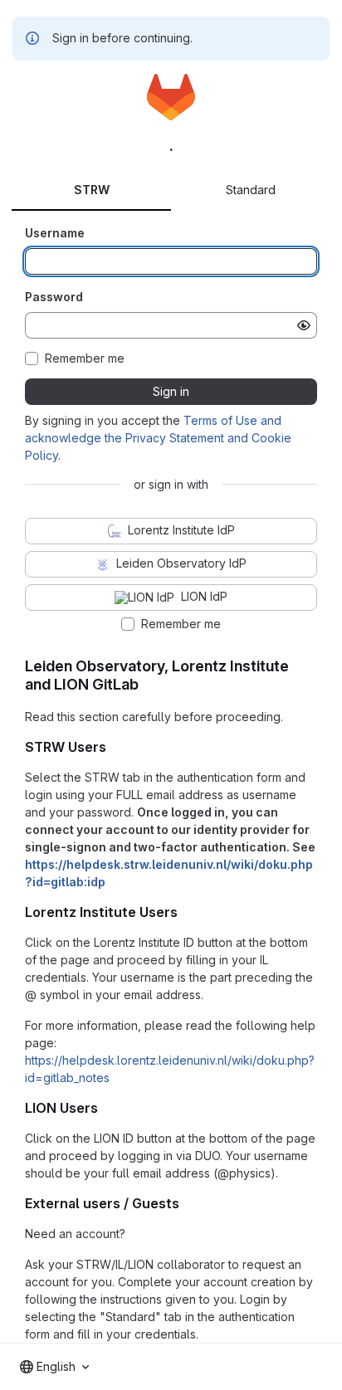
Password (54, 297)
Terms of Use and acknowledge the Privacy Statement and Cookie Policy (158, 437)
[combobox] (54, 1367)
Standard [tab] (251, 190)
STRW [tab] (92, 190)
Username (55, 233)
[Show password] (304, 325)
